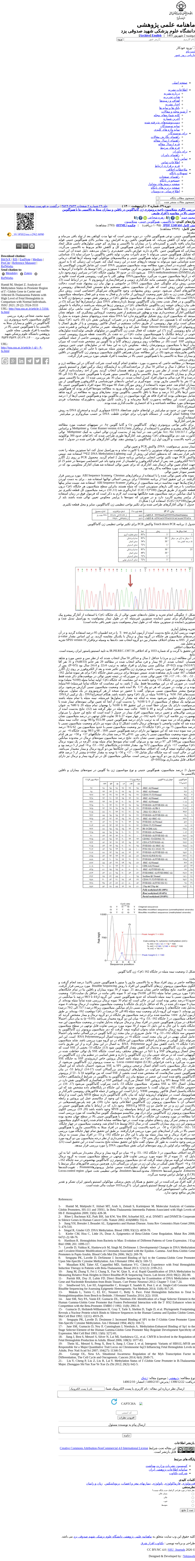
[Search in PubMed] (168, 218)
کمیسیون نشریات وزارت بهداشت (166, 1466)
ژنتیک (144, 1378)
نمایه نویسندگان (170, 126)
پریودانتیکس (112, 1483)
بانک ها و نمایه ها (169, 108)
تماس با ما (180, 158)
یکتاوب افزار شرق (152, 1543)
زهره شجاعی (156, 217)
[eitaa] (5, 361)
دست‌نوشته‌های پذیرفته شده (162, 122)
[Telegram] (29, 361)
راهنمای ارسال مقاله (166, 140)
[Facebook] (45, 361)
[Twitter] (37, 361)
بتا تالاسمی (168, 221)
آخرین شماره (171, 118)
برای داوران (180, 151)
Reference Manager (24, 262)
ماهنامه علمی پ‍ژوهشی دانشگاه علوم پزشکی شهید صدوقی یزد (113, 1536)
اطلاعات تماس (170, 162)
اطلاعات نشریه (177, 89)
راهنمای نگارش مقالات (165, 137)
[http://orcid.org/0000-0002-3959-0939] (145, 218)
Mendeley (12, 273)
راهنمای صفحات (169, 176)
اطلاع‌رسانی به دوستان (165, 191)
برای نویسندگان (177, 133)
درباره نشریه (172, 93)
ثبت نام (190, 51)
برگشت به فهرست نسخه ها (42, 206)
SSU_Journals (176, 1549)
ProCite (5, 262)
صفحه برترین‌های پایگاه (165, 187)
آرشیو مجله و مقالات (174, 111)
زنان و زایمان (94, 1483)
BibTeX (6, 259)
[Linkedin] (21, 361)
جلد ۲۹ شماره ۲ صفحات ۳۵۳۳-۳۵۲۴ (85, 206)
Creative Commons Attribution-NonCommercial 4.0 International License (104, 1448)
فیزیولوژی (188, 1483)
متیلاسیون (130, 221)
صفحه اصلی (179, 82)
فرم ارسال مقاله (169, 144)
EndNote (25, 259)
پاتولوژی (157, 1483)
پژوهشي (174, 1378)
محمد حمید (188, 217)
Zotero (28, 273)
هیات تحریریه (171, 97)
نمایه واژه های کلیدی (167, 129)
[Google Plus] (13, 361)
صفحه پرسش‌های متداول (164, 184)
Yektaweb (189, 1556)
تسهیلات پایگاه (178, 173)
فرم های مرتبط (170, 147)
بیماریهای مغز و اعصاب (136, 1483)
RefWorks (7, 266)
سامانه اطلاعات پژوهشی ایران (168, 1469)
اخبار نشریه (172, 104)
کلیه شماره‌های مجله (167, 115)
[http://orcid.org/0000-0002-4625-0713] (177, 218)
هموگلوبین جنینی (149, 221)
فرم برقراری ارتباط (167, 166)
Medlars (37, 259)
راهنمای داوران (170, 155)
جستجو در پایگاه (170, 180)
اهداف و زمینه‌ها (170, 100)
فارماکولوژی (172, 1483)
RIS (15, 259)
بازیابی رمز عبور (184, 55)
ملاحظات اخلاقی (176, 169)
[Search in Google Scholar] (173, 218)
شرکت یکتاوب (178, 1473)
